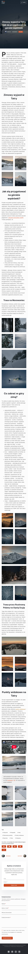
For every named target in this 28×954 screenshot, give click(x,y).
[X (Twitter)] (9, 846)
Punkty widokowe (19, 835)
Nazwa (4, 903)
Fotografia (12, 832)
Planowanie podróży (8, 835)
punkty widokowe (20, 709)
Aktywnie (5, 832)
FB (14, 780)
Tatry (11, 838)
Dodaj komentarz (6, 917)
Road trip (5, 838)
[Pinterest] (15, 846)
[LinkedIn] (20, 846)
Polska (20, 31)
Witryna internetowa (6, 912)
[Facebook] (4, 846)
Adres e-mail (5, 908)
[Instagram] (8, 951)
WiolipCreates (20, 946)
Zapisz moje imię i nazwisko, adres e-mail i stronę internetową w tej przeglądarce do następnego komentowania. (13, 932)
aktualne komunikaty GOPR (15, 217)
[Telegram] (4, 850)
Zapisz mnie (14, 885)
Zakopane (18, 838)
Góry (19, 832)
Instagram (10, 780)
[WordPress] (19, 951)
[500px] (15, 951)
